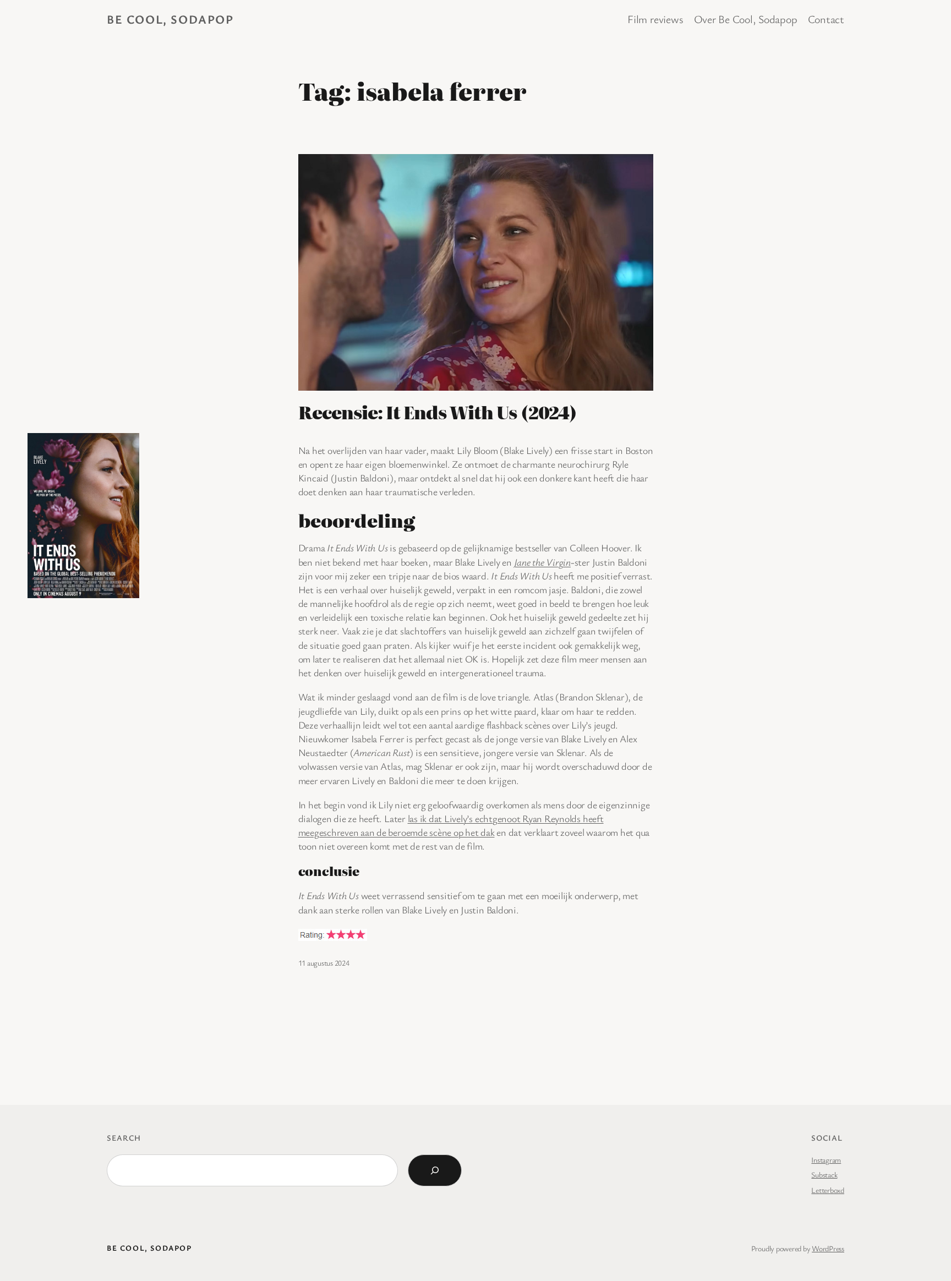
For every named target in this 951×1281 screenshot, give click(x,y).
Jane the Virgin (542, 561)
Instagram (826, 1159)
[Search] (435, 1170)
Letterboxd (827, 1190)
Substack (824, 1174)
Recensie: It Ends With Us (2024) (437, 411)
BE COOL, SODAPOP (170, 19)
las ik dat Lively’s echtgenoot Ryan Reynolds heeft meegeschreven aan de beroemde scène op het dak (451, 825)
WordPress (828, 1248)
